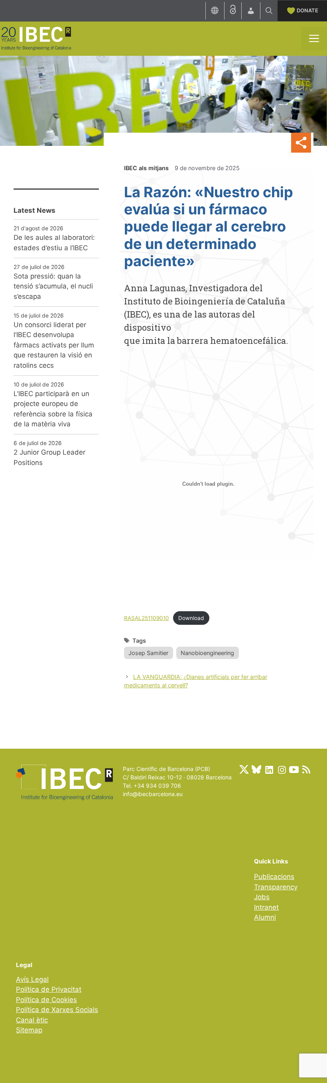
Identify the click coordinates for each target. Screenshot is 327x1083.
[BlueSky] (256, 769)
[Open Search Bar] (269, 11)
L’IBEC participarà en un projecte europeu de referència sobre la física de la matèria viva (53, 409)
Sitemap (29, 1030)
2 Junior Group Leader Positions (49, 457)
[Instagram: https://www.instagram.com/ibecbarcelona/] (281, 769)
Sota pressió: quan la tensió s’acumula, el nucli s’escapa (53, 286)
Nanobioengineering (207, 652)
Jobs (262, 897)
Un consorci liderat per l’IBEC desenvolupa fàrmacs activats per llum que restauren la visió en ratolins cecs (54, 345)
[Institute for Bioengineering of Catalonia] (36, 38)
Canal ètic (32, 1020)
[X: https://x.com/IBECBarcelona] (244, 769)
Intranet (266, 907)
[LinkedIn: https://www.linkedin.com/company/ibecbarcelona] (269, 769)
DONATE (307, 10)
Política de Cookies (46, 1000)
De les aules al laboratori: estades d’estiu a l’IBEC (54, 242)
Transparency (275, 887)
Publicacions (274, 877)
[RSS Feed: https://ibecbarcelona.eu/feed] (306, 769)
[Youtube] (294, 769)
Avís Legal (32, 979)
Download (191, 618)
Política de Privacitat (48, 989)
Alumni (265, 917)
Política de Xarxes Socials (57, 1010)
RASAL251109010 (146, 618)
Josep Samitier (148, 652)
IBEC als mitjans (146, 168)
